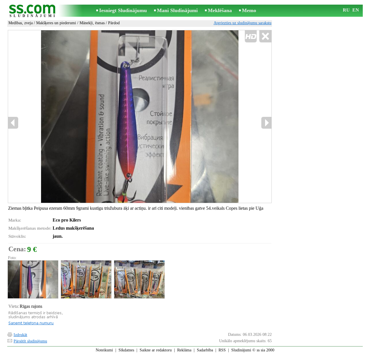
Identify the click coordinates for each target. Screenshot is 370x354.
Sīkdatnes (126, 350)
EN (355, 10)
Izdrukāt (20, 335)
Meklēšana (220, 10)
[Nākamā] (266, 123)
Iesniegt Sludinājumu (123, 10)
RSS (222, 350)
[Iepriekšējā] (13, 123)
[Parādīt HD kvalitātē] (139, 116)
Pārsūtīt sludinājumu (30, 341)
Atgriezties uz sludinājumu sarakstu (242, 23)
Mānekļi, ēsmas (92, 23)
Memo (249, 10)
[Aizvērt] (265, 36)
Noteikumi (104, 350)
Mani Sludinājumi (177, 10)
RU (346, 10)
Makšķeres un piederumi (56, 23)
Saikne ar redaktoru (156, 350)
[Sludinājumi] (33, 11)
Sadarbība (205, 350)
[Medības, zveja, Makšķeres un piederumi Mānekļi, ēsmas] (33, 279)
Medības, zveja (20, 23)
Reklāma (184, 350)
